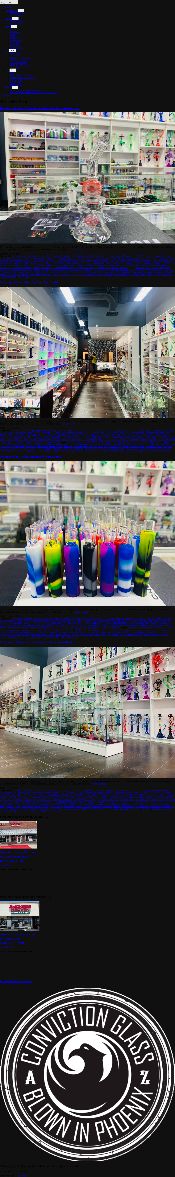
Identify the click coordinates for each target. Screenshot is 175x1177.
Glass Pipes (15, 31)
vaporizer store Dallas (100, 625)
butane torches (27, 270)
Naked (159, 447)
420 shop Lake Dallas (9, 433)
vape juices (145, 809)
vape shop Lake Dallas (84, 268)
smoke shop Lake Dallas (29, 265)
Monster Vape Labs (137, 447)
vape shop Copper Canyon (103, 265)
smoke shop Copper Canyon (42, 263)
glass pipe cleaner (125, 444)
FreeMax (133, 270)
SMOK (100, 274)
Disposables (15, 53)
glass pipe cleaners (155, 270)
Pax (155, 272)
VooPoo (142, 451)
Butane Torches (16, 80)
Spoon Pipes (15, 43)
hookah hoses (61, 632)
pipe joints (25, 635)
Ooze (66, 449)
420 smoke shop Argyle (22, 256)
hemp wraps (30, 272)
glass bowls (147, 630)
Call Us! (8, 19)
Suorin (149, 274)
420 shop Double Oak (102, 430)
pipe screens (163, 272)
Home (7, 7)
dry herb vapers (134, 804)
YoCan (26, 277)
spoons (143, 274)
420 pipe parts (140, 802)
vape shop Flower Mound (21, 268)
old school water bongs (24, 449)
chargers (166, 442)
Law (82, 272)
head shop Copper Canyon (147, 258)
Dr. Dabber (85, 270)
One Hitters (15, 45)
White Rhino (11, 277)
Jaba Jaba (59, 272)
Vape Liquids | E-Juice (19, 67)
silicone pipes (73, 274)
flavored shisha (98, 630)
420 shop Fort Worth (141, 430)
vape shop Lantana (102, 268)
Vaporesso (134, 451)
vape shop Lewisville (119, 268)
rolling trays (47, 274)
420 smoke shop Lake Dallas (64, 258)
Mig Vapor (99, 272)
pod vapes (24, 809)
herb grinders (41, 272)
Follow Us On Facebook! (16, 981)
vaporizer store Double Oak (141, 625)
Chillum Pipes (16, 41)
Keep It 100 (98, 447)
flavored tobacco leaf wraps (88, 444)
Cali (59, 804)
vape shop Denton (153, 265)
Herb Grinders (16, 84)
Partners (8, 88)
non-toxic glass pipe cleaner (124, 806)
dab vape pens (55, 270)
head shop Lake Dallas (142, 261)
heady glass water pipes (14, 272)
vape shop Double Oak (107, 440)
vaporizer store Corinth (81, 625)
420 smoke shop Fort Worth (11, 258)
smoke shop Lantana (48, 265)
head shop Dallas (7, 261)
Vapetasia (125, 451)
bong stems (105, 442)
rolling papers (35, 274)
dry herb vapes (97, 270)
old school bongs (125, 272)
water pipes (53, 811)
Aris (129, 628)
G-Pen (115, 630)
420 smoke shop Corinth (70, 256)
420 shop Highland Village (162, 430)
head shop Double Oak (40, 261)
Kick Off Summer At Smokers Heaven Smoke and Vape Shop (40, 108)
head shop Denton (22, 261)
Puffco (13, 274)
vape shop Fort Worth (41, 268)
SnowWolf (108, 274)
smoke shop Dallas (79, 263)
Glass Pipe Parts (16, 48)
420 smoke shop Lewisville (109, 258)
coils (80, 804)
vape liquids (156, 809)
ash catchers (140, 268)
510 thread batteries (155, 802)
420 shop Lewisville (42, 433)
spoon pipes (134, 274)
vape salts (13, 811)
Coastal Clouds (25, 444)
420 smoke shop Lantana (87, 258)
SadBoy (8, 451)
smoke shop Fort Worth (159, 263)
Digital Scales (15, 82)
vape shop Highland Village (63, 268)
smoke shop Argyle (21, 263)
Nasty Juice (167, 447)
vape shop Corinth (122, 265)
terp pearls (157, 274)
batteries (76, 442)
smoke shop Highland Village (117, 437)
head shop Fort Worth (81, 261)
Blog (7, 95)
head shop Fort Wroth (99, 261)
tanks (106, 451)
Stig (121, 809)
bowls (167, 268)
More (7, 70)
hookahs (51, 272)
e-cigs (160, 804)
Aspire (148, 268)
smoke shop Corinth (63, 263)
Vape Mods (14, 56)
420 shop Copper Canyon (37, 430)
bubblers (17, 270)
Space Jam (81, 451)
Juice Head (77, 447)
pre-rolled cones (112, 449)
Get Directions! (11, 10)
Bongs (13, 34)
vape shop (77, 800)
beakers (155, 268)
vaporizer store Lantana (89, 628)
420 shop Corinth (56, 430)
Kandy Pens (69, 272)
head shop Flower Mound (60, 261)
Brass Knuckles (6, 270)
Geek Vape (142, 270)
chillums (37, 270)
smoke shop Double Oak (115, 263)
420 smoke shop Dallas (90, 256)
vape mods (166, 809)
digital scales (75, 270)
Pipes (12, 29)
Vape (7, 51)
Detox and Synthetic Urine (21, 75)
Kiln (77, 272)
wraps (19, 277)
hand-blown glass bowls (159, 444)
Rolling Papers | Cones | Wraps (22, 78)
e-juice (166, 804)
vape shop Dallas (138, 265)
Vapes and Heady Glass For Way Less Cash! (29, 282)
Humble (59, 447)
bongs (161, 268)
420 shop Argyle (19, 430)
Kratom (13, 73)
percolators (89, 449)
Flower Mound (16, 15)
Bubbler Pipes (16, 38)
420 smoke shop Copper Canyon (46, 256)
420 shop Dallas (70, 430)
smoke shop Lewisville (67, 265)
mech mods (107, 806)
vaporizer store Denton (119, 625)
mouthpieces (151, 447)
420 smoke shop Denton (111, 256)
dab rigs (45, 270)
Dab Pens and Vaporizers (20, 58)
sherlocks (56, 274)
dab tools (63, 630)
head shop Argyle (128, 258)
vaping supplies (24, 811)
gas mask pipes (125, 630)
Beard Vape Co (94, 442)
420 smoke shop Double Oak (134, 256)
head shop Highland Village (120, 261)
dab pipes (47, 630)
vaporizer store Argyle (36, 625)
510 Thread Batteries (18, 60)
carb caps (158, 442)
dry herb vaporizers (149, 804)
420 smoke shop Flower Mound (159, 256)
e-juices (66, 444)
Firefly (106, 270)
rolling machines (81, 635)
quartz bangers (23, 274)
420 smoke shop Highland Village (37, 258)
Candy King (149, 442)
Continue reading (79, 249)
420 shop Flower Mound (122, 430)
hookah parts (42, 447)
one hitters (38, 449)
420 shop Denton (85, 430)
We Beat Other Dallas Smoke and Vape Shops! (30, 456)
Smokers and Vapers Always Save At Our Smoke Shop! (36, 642)
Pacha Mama (75, 449)
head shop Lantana (160, 261)
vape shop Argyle (84, 265)
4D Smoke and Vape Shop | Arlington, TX (27, 90)
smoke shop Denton (96, 263)
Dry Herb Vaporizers (18, 63)
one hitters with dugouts (143, 272)
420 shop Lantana (26, 433)
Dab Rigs (14, 36)
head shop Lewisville (112, 435)
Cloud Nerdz (13, 444)
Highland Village (17, 13)
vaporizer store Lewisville (110, 628)
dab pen (86, 804)
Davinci (65, 270)
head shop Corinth (166, 258)
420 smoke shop (19, 790)
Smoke (8, 27)
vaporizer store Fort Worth (17, 628)
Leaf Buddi (89, 272)
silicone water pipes (88, 274)
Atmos (151, 628)
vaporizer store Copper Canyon (58, 625)
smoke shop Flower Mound (137, 263)
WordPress (21, 1176)
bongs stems (25, 804)
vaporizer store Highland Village (42, 628)
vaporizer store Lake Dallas (67, 628)
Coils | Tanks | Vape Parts (20, 65)
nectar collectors (110, 272)
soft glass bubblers (120, 274)
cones (35, 444)
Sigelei (64, 274)
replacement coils (146, 449)
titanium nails (114, 451)
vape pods (4, 811)
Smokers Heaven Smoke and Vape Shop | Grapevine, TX (33, 93)
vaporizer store (20, 625)
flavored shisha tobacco (119, 270)
